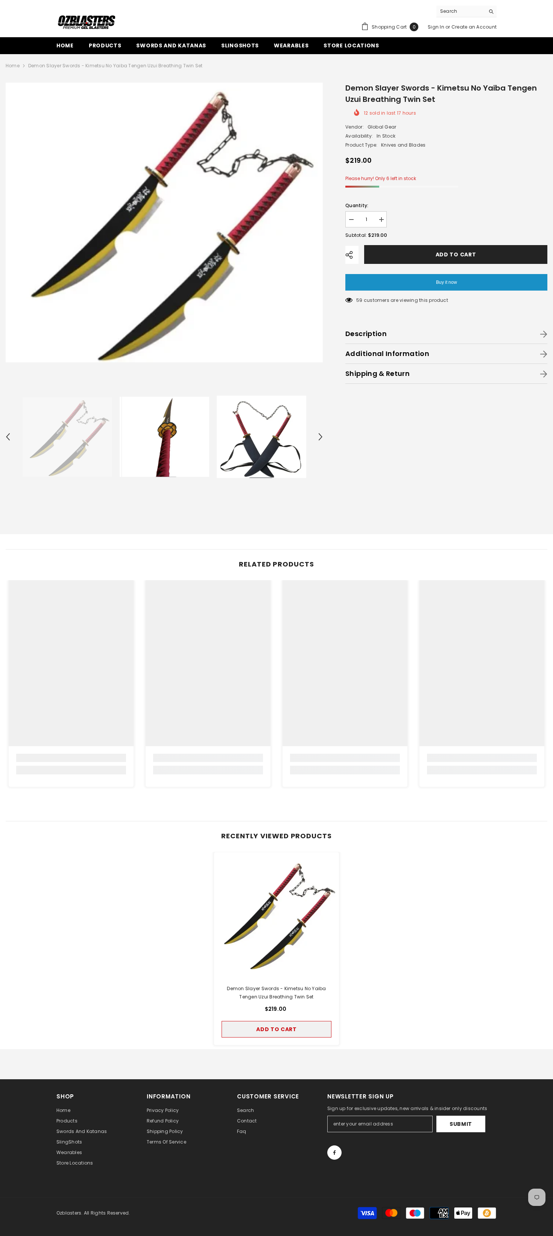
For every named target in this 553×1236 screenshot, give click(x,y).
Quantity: (356, 205)
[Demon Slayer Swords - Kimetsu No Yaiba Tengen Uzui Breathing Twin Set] (276, 914)
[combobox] (460, 11)
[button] (8, 436)
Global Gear (382, 127)
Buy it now (446, 282)
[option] (164, 222)
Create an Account (474, 27)
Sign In (436, 27)
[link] (71, 758)
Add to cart (455, 254)
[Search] (466, 11)
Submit (461, 1124)
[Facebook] (334, 1152)
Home (13, 65)
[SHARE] (352, 255)
